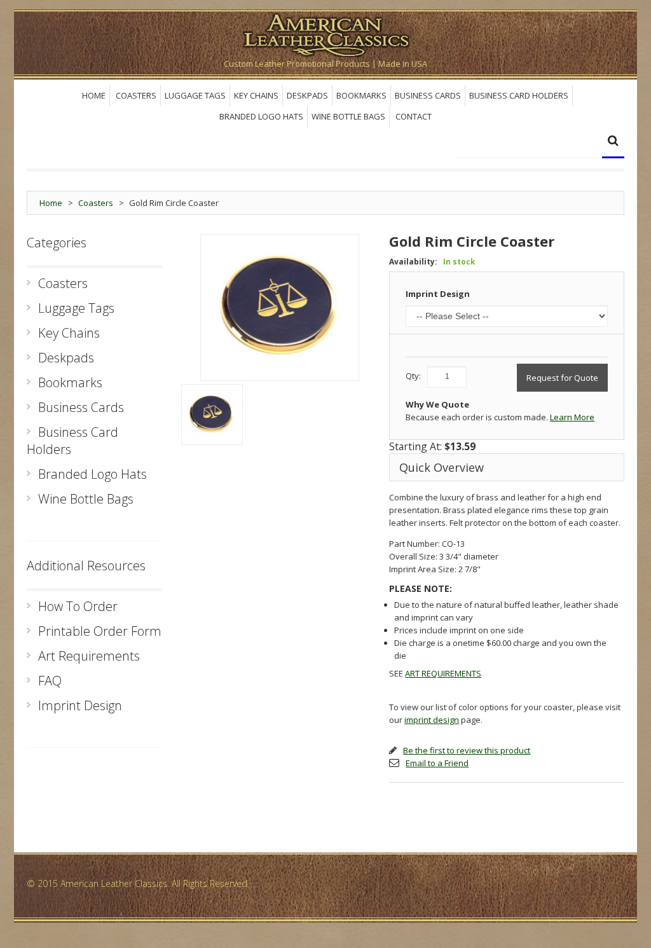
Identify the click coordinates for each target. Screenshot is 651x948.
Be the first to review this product (466, 750)
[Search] (613, 142)
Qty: (413, 375)
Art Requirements (89, 655)
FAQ (50, 680)
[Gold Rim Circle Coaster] (212, 414)
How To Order (78, 606)
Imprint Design (438, 293)
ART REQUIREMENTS (443, 673)
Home (50, 203)
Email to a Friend (437, 763)
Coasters (95, 203)
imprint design (431, 719)
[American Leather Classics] (325, 33)
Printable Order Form (99, 631)
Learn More (572, 417)
